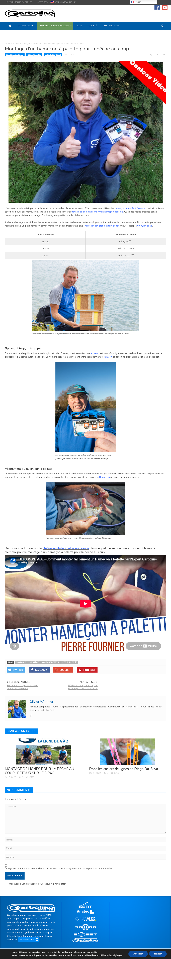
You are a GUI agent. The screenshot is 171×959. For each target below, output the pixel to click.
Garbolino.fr (132, 706)
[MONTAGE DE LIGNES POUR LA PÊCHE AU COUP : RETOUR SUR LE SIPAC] (43, 751)
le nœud (95, 353)
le (115, 955)
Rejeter (158, 953)
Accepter (138, 953)
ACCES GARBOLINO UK (65, 2)
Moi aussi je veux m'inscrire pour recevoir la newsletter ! (38, 883)
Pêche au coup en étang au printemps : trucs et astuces (83, 687)
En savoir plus (27, 939)
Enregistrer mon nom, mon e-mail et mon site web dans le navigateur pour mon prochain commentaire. (58, 868)
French (137, 2)
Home (7, 44)
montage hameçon (21, 44)
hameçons (21, 662)
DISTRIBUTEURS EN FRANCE (19, 2)
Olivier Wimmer (41, 701)
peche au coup (69, 662)
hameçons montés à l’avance (130, 208)
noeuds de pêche (53, 54)
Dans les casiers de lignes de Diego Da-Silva (123, 769)
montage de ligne (50, 662)
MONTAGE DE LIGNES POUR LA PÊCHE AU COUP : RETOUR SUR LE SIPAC (39, 771)
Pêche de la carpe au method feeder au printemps (22, 687)
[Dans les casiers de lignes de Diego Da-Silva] (127, 751)
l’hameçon (104, 477)
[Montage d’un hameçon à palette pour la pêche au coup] (85, 131)
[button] (162, 26)
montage (34, 662)
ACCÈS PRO (42, 2)
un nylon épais (144, 225)
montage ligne (34, 54)
